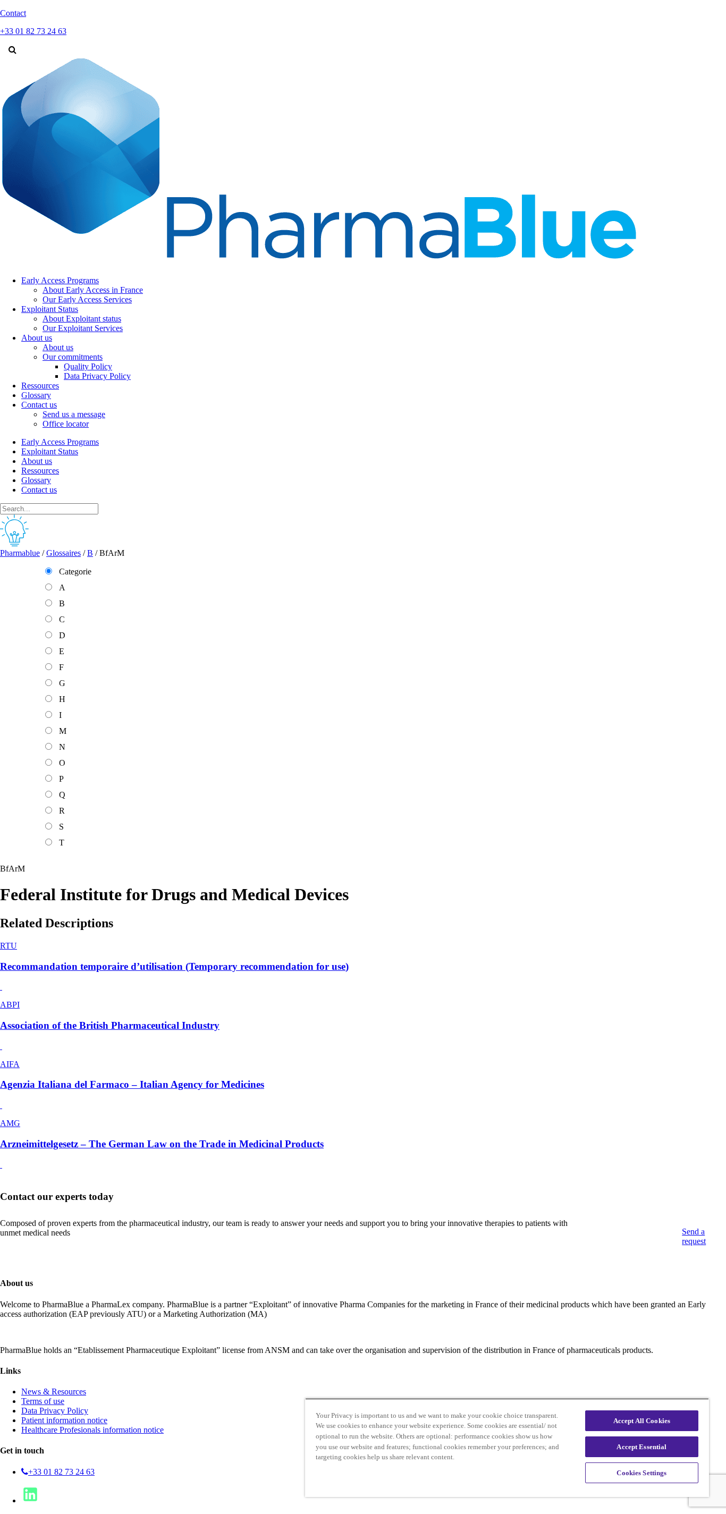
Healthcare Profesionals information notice (92, 1429)
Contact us (39, 404)
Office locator (66, 423)
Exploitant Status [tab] (49, 451)
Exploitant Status (49, 309)
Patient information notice (64, 1420)
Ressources (40, 385)
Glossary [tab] (36, 480)
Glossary (36, 395)
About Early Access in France (93, 289)
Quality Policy (88, 366)
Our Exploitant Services (83, 328)
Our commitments (73, 356)
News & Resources (53, 1391)
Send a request (694, 1236)
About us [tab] (36, 461)
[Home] (319, 262)
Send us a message (74, 414)
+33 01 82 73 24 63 (61, 1471)
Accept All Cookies (641, 1421)
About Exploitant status (82, 318)
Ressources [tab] (40, 470)
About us (36, 337)
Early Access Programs (60, 280)
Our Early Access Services (87, 299)
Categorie (75, 571)
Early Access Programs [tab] (60, 441)
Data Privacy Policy (97, 375)
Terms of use (42, 1401)
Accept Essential (641, 1447)
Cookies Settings (641, 1473)
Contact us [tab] (39, 489)
